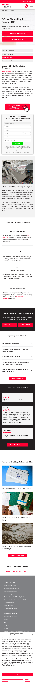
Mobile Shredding (7, 54)
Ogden (26, 571)
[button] (32, 634)
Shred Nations (5, 10)
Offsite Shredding (7, 57)
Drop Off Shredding (8, 50)
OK (17, 674)
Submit (17, 143)
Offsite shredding (6, 71)
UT (9, 10)
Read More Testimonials (17, 445)
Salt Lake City (17, 571)
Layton (8, 571)
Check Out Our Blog (17, 555)
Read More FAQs (17, 378)
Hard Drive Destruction (9, 61)
